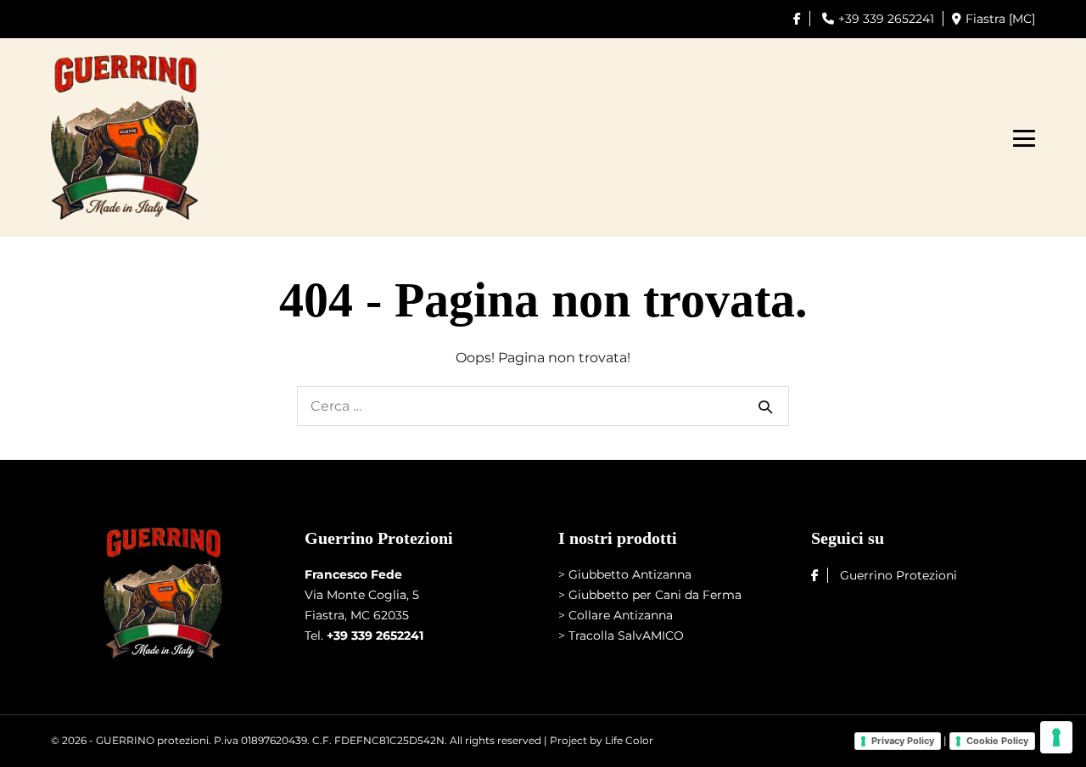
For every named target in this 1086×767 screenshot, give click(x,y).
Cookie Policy (997, 741)
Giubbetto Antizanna (629, 574)
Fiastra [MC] (1000, 18)
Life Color (629, 740)
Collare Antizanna (620, 615)
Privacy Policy (902, 741)
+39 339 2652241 (886, 18)
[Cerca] (765, 406)
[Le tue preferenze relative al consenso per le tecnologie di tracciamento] (1056, 737)
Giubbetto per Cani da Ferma (655, 594)
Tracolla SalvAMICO (626, 635)
